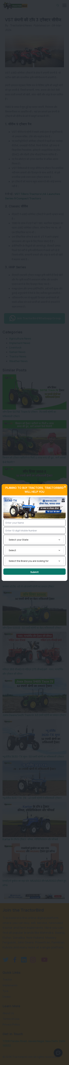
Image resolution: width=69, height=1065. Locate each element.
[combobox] (34, 539)
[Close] (65, 486)
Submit (34, 572)
